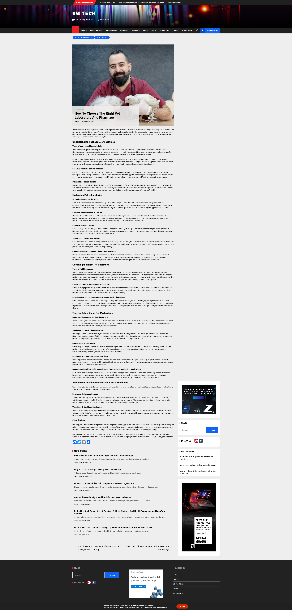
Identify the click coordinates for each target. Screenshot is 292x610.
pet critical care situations (104, 411)
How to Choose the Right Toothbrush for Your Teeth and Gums (102, 497)
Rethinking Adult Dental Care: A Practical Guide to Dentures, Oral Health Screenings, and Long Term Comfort (120, 512)
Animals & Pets (111, 30)
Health (145, 30)
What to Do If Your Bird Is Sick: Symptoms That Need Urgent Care (104, 483)
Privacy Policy (187, 30)
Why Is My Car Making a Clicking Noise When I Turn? (98, 469)
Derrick (77, 122)
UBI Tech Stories (96, 30)
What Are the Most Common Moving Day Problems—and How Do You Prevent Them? (113, 527)
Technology (163, 30)
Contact (176, 30)
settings (164, 607)
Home (153, 30)
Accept (182, 606)
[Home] (75, 29)
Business (123, 30)
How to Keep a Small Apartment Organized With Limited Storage (103, 455)
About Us (83, 30)
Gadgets (135, 30)
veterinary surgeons (79, 400)
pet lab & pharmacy (105, 159)
